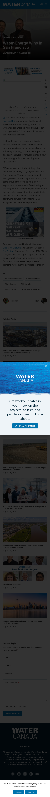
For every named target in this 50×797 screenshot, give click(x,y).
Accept (19, 792)
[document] (25, 398)
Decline (31, 792)
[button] (45, 366)
